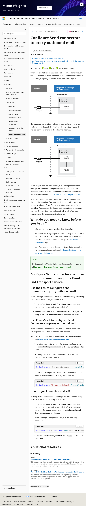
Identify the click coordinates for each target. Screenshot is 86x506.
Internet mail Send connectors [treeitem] (15, 123)
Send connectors (52, 31)
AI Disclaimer (6, 502)
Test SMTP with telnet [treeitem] (13, 186)
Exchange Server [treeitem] (10, 38)
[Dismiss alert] (81, 4)
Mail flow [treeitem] (9, 88)
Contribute (39, 502)
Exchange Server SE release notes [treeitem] (14, 47)
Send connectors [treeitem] (15, 118)
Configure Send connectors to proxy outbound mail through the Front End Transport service (58, 62)
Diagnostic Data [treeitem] (9, 218)
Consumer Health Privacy (63, 502)
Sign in (81, 18)
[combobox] (14, 33)
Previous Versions (20, 502)
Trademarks (17, 505)
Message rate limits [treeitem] (13, 178)
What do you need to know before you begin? (48, 58)
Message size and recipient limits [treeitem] (15, 173)
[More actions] (82, 31)
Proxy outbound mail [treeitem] (17, 135)
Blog (30, 502)
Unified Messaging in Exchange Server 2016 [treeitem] (12, 227)
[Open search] (76, 18)
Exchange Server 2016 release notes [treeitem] (14, 60)
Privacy (48, 502)
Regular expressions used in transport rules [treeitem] (16, 93)
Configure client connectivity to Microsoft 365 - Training (51, 459)
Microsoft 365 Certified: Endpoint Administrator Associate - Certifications (57, 472)
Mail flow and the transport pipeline (66, 194)
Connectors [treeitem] (12, 106)
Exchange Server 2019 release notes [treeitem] (14, 53)
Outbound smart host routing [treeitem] (16, 129)
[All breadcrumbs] (32, 31)
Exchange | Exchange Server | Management (52, 267)
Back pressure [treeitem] (11, 182)
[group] (59, 367)
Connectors (40, 31)
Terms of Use (6, 505)
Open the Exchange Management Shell (53, 339)
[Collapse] (26, 29)
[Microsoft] (4, 18)
